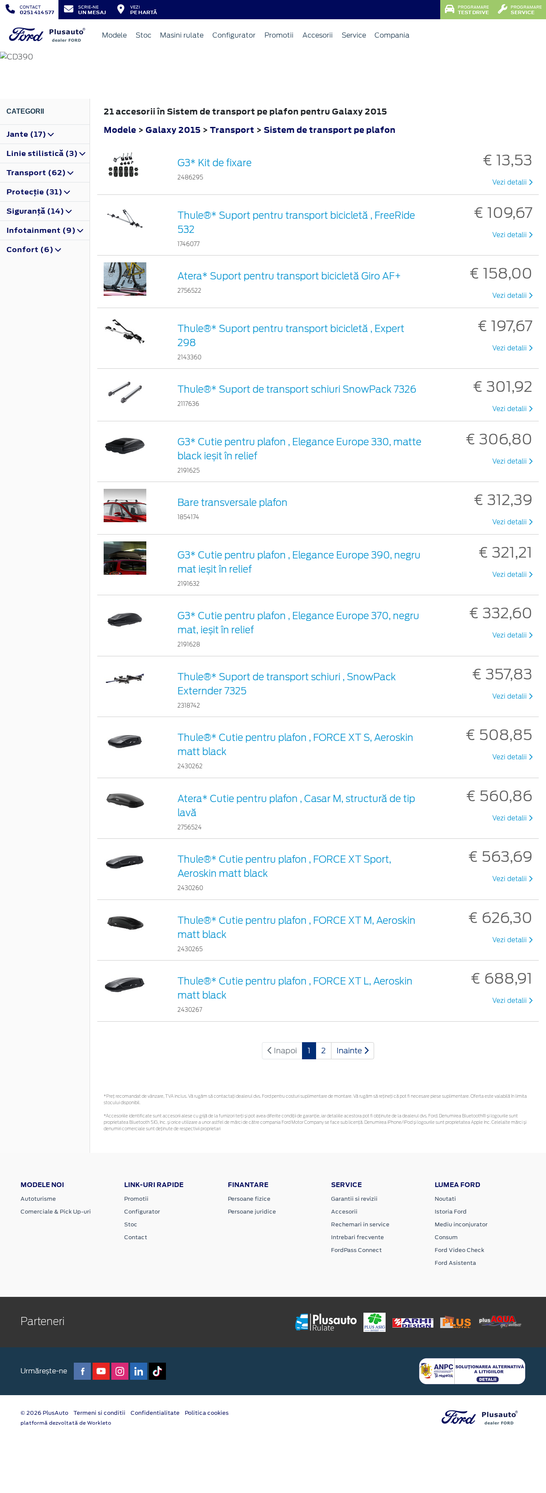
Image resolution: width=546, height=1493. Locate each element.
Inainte (350, 1050)
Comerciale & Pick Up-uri (55, 1212)
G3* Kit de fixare (214, 162)
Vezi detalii (510, 182)
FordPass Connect (356, 1250)
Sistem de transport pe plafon (329, 129)
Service (354, 35)
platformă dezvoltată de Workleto (65, 1423)
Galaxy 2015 (172, 129)
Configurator (234, 35)
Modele (114, 35)
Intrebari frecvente (357, 1237)
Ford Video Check (459, 1250)
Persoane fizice (249, 1199)
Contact (135, 1237)
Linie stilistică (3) (42, 153)
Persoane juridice (252, 1212)
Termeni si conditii (99, 1413)
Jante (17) (27, 134)
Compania (392, 35)
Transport (233, 129)
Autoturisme (38, 1199)
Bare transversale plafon (232, 502)
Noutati (445, 1199)
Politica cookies (207, 1413)
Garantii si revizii (354, 1199)
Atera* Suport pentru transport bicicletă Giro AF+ (289, 276)
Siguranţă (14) (36, 211)
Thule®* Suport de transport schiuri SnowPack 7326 (296, 389)
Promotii (278, 35)
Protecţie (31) (35, 192)
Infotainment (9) (41, 230)
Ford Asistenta (455, 1263)
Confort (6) (30, 249)
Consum (446, 1237)
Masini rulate (181, 35)
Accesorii (317, 35)
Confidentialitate (155, 1413)
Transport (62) (36, 173)
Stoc (143, 35)
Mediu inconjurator (461, 1224)
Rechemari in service (360, 1224)
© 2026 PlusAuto (44, 1413)
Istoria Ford (451, 1212)
